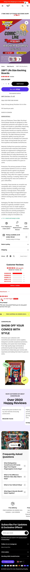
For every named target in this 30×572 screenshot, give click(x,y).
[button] (5, 76)
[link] (24, 256)
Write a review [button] (15, 285)
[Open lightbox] (26, 23)
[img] (4, 296)
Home (3, 66)
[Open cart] (27, 5)
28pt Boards (10, 66)
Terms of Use (22, 537)
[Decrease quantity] (3, 84)
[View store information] (26, 237)
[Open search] (22, 5)
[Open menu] (2, 5)
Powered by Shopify (22, 569)
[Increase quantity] (9, 84)
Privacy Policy (5, 539)
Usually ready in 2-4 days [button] (13, 239)
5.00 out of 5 (19, 268)
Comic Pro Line (10, 569)
